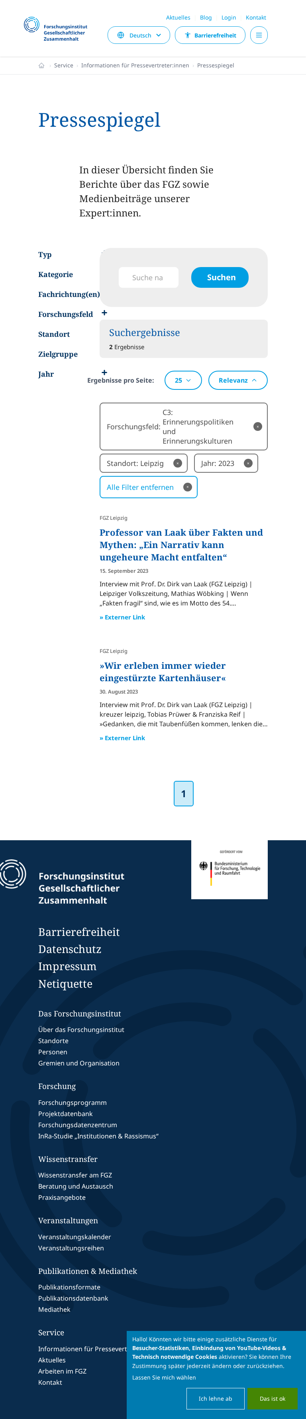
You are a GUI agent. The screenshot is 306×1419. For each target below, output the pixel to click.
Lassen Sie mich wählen (164, 1377)
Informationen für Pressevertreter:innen (135, 65)
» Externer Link (122, 617)
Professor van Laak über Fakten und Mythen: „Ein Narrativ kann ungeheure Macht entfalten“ (181, 544)
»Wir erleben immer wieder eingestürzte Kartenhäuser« (163, 671)
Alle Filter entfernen (148, 487)
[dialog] (216, 1375)
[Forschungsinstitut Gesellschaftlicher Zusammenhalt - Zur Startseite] (97, 881)
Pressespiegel (215, 65)
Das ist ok (272, 1398)
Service (63, 65)
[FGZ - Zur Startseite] (59, 29)
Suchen (221, 277)
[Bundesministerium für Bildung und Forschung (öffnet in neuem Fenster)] (229, 881)
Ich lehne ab (215, 1398)
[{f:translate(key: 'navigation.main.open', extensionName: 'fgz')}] (259, 35)
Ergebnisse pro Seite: (120, 380)
